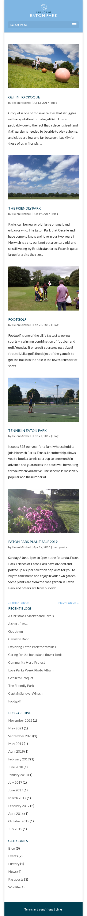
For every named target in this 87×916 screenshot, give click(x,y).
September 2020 (20, 736)
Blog (54, 102)
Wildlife (14, 887)
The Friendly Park (24, 208)
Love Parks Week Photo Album (30, 670)
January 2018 (18, 775)
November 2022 (20, 720)
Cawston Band (18, 639)
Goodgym (15, 631)
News (12, 871)
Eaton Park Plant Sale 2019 (32, 541)
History (13, 864)
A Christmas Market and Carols (31, 616)
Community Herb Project (26, 662)
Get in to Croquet (25, 97)
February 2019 (19, 759)
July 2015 (15, 829)
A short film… (18, 623)
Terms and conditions (38, 909)
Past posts (60, 547)
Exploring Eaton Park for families (32, 647)
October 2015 (18, 821)
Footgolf (17, 319)
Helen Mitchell (21, 102)
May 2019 (15, 743)
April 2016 (16, 813)
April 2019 (16, 751)
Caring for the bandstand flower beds (35, 654)
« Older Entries (19, 603)
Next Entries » (68, 603)
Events (13, 856)
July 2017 (15, 782)
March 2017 (17, 798)
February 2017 (19, 806)
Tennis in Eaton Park (27, 430)
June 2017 (15, 790)
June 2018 (15, 767)
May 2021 (15, 728)
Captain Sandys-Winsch (25, 693)
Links (59, 909)
